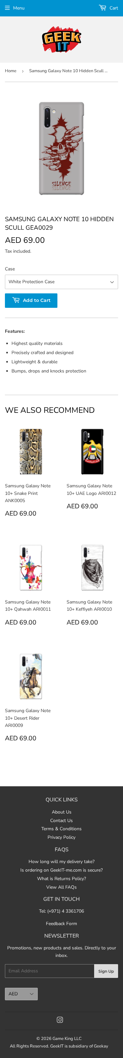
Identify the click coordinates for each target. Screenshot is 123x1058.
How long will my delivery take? (61, 861)
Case (10, 269)
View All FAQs (61, 887)
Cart (113, 8)
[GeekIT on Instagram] (60, 1021)
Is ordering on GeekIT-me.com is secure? (61, 870)
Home (10, 71)
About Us (62, 812)
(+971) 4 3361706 (65, 911)
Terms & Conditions (61, 829)
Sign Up (106, 971)
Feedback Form (61, 923)
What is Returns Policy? (61, 879)
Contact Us (61, 820)
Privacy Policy (61, 837)
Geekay (101, 1046)
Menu (19, 8)
